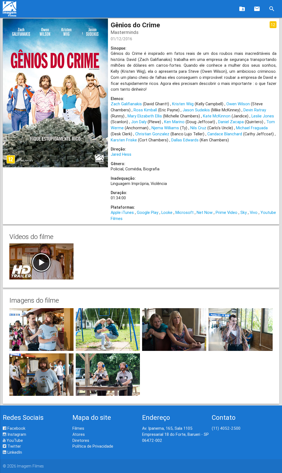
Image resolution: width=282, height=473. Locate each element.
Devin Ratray (254, 109)
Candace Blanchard (224, 133)
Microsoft (184, 212)
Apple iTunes (122, 212)
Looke (166, 212)
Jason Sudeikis (196, 109)
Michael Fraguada (252, 127)
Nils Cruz (198, 127)
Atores (78, 434)
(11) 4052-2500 (226, 428)
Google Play (147, 212)
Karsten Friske (124, 140)
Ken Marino (174, 121)
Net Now (205, 212)
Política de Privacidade (92, 446)
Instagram (16, 434)
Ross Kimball (145, 109)
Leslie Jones (262, 116)
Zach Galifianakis (126, 103)
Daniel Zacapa (231, 121)
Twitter (13, 446)
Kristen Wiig (183, 103)
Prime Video (226, 212)
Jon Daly (139, 121)
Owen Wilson (238, 103)
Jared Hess (121, 154)
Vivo (253, 212)
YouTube (14, 440)
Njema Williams (165, 127)
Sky (243, 212)
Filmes (78, 428)
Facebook (15, 428)
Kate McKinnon (217, 116)
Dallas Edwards (185, 140)
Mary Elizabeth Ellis (145, 116)
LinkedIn (14, 452)
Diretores (80, 440)
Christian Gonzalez (152, 133)
